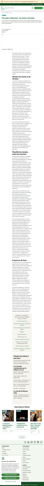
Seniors (24, 460)
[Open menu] (32, 8)
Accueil (3, 12)
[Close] (42, 1)
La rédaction (4, 453)
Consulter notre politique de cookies (9, 472)
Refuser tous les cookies (10, 478)
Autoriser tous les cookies (11, 474)
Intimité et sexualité (26, 470)
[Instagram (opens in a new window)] (31, 442)
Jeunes (24, 457)
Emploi (24, 451)
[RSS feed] (41, 442)
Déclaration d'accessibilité (25, 484)
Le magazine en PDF (38, 4)
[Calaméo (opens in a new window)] (38, 442)
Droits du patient (26, 449)
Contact (33, 4)
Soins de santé (26, 462)
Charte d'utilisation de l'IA (34, 484)
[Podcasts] (35, 442)
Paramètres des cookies (10, 481)
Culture (10, 12)
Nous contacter (5, 455)
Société (6, 12)
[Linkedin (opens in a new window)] (28, 442)
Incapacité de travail (27, 455)
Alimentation (25, 468)
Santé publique (26, 479)
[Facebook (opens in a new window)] (25, 442)
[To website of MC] (3, 8)
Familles (24, 453)
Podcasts (4, 451)
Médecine (25, 474)
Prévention (25, 476)
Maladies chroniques (27, 472)
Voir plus (22, 437)
